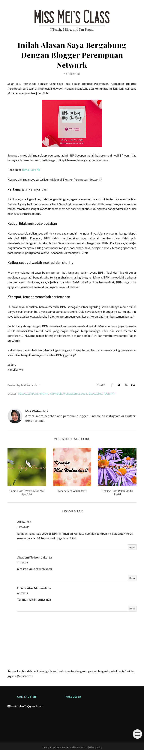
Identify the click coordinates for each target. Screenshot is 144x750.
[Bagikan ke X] (119, 385)
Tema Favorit (30, 169)
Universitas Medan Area (34, 588)
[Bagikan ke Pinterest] (126, 385)
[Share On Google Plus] (133, 385)
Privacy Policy (95, 747)
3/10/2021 (22, 562)
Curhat (109, 393)
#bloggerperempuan (33, 393)
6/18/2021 (22, 593)
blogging (96, 393)
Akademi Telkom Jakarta (34, 557)
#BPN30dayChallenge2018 (68, 393)
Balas (132, 547)
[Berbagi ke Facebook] (112, 385)
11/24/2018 (23, 527)
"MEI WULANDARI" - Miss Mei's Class (70, 747)
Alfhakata (24, 522)
